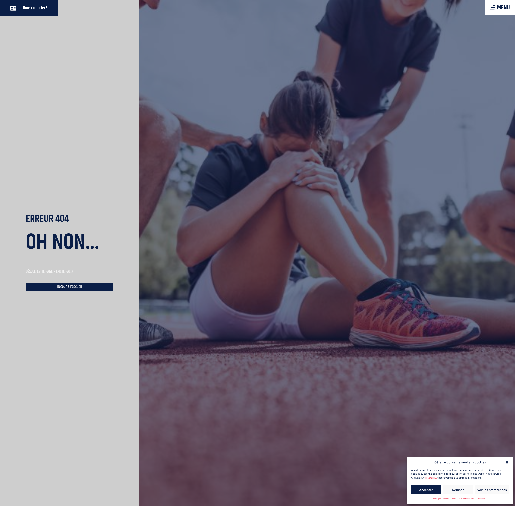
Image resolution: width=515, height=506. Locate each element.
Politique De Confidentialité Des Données (468, 499)
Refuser (458, 490)
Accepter (426, 490)
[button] (507, 462)
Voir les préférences (492, 490)
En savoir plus (431, 478)
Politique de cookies (441, 499)
